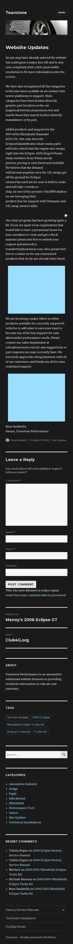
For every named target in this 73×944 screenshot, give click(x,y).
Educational (17, 798)
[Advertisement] (37, 290)
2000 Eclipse (41, 717)
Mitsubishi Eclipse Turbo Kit (25, 724)
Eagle (13, 793)
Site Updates (59, 440)
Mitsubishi (16, 803)
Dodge (13, 789)
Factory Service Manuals (22, 910)
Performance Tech (21, 808)
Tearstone (16, 12)
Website (11, 565)
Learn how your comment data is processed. (36, 595)
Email (10, 549)
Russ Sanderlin (19, 440)
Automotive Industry (23, 784)
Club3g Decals (15, 926)
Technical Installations (25, 822)
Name (10, 532)
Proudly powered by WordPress (38, 937)
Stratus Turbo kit (18, 731)
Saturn (13, 812)
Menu (62, 12)
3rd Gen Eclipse (17, 717)
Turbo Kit (40, 731)
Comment (13, 480)
